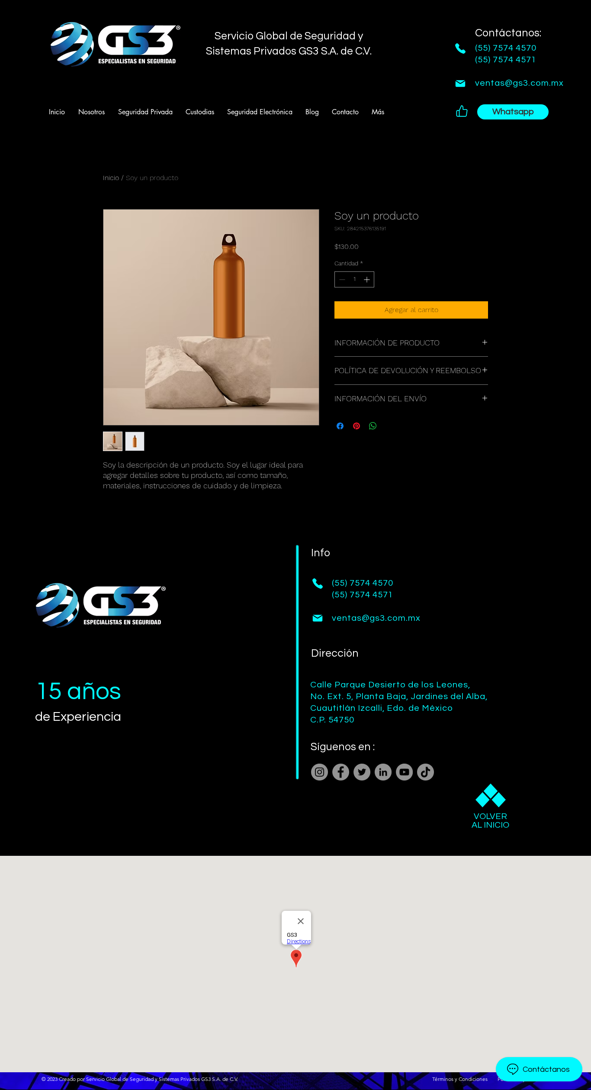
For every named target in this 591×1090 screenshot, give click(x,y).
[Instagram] (319, 772)
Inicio (111, 178)
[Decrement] (341, 279)
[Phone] (460, 48)
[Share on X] (389, 426)
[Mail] (460, 83)
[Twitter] (361, 772)
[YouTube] (404, 772)
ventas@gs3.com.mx (519, 83)
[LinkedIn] (383, 772)
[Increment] (367, 279)
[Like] (461, 110)
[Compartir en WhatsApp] (373, 426)
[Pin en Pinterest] (356, 426)
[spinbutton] (354, 279)
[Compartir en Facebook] (340, 426)
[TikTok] (425, 772)
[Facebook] (340, 772)
